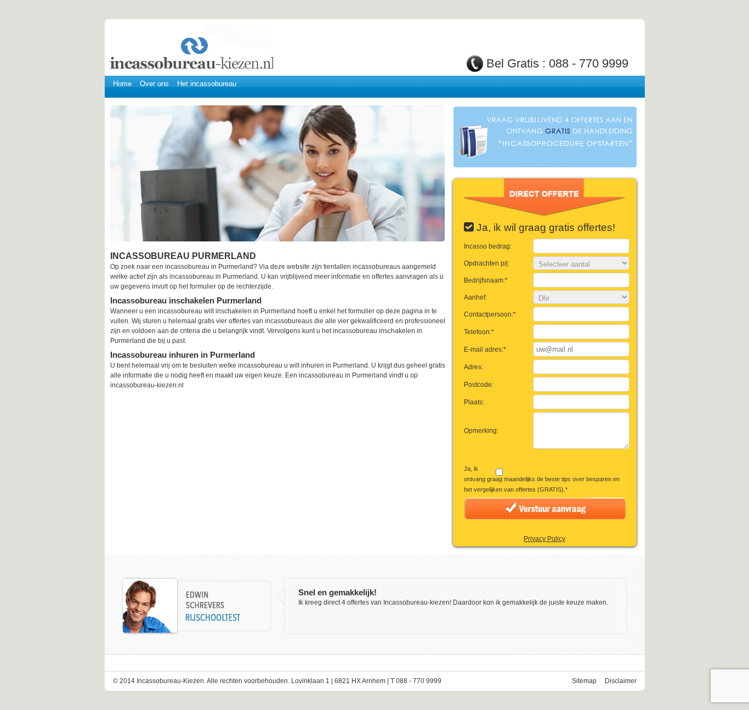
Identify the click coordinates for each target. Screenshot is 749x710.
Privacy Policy (544, 539)
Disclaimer (621, 681)
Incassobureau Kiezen (191, 48)
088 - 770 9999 (588, 63)
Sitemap (584, 681)
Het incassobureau (206, 84)
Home (122, 84)
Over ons (154, 84)
